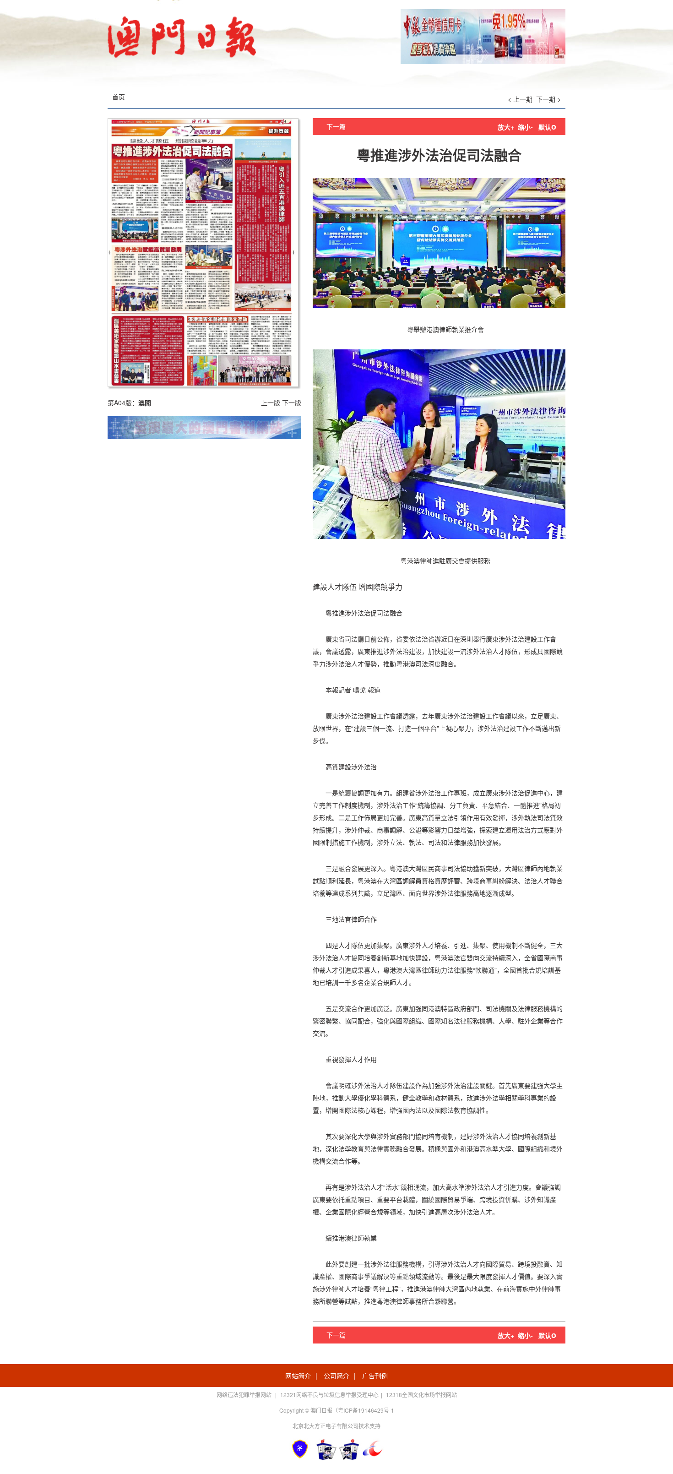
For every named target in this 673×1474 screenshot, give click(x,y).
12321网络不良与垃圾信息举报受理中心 (329, 1394)
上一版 (270, 402)
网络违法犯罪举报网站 (245, 1394)
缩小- (525, 126)
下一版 (291, 402)
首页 (118, 96)
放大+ (506, 126)
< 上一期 (520, 98)
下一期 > (548, 98)
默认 (547, 126)
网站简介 (298, 1375)
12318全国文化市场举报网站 (421, 1394)
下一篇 (336, 126)
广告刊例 (375, 1375)
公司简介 (336, 1375)
